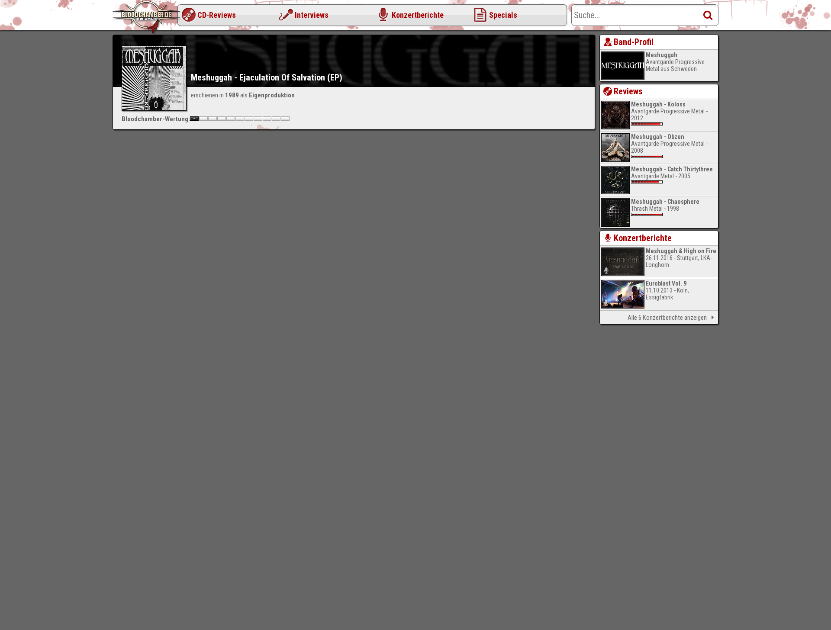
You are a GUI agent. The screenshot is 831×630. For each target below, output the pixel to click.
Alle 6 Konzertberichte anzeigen (667, 317)
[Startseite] (147, 17)
